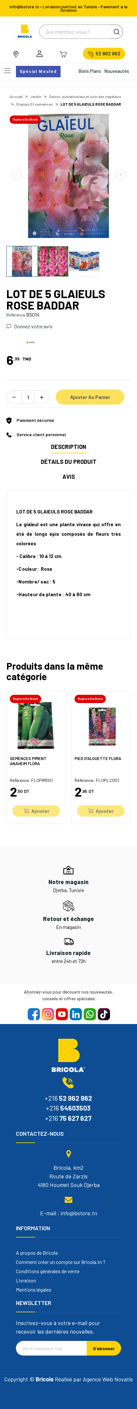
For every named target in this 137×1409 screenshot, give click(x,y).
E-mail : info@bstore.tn (68, 1213)
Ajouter (40, 811)
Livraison (26, 1280)
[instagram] (47, 1014)
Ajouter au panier (90, 397)
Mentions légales (33, 1289)
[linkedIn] (75, 1014)
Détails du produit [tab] (69, 461)
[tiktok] (103, 1014)
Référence (15, 314)
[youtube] (61, 1014)
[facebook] (33, 1014)
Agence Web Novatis (108, 1379)
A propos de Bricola (37, 1252)
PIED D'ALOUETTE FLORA (98, 758)
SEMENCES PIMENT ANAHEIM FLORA (28, 761)
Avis (68, 476)
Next (120, 175)
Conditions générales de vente (48, 1271)
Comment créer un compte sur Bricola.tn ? (60, 1262)
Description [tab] (68, 446)
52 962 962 (108, 53)
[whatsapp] (89, 1014)
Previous (16, 175)
